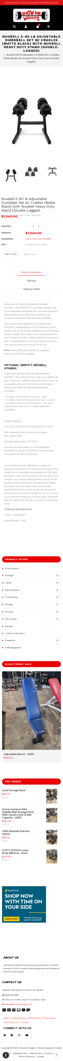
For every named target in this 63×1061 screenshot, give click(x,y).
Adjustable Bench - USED (19, 754)
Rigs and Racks (12, 590)
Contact (25, 1022)
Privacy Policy (49, 1018)
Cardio (8, 583)
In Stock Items (12, 568)
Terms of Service (11, 1022)
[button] (5, 1055)
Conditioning (11, 597)
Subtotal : (6, 232)
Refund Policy (34, 1018)
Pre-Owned (10, 619)
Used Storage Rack (13, 790)
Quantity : (6, 226)
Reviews (31, 280)
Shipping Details (31, 289)
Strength (9, 575)
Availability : (7, 238)
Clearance (10, 640)
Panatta (9, 626)
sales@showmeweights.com (18, 1004)
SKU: (3, 244)
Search (7, 1018)
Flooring (9, 612)
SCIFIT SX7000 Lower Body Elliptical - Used (15, 851)
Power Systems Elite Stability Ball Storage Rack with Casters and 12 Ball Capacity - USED (18, 813)
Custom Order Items (15, 633)
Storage (9, 604)
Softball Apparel (13, 647)
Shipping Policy (19, 1018)
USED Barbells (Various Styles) (16, 832)
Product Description (31, 272)
